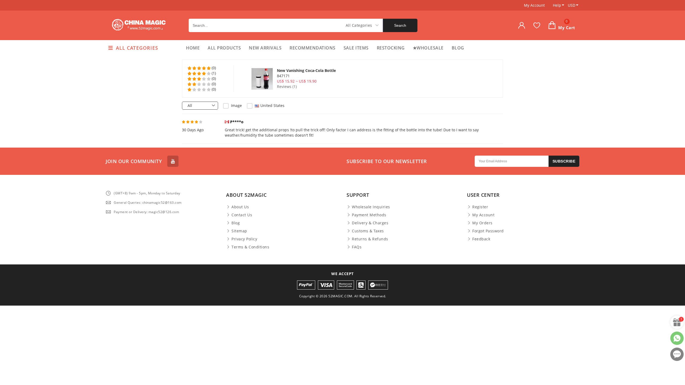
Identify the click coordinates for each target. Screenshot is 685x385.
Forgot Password (488, 231)
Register (480, 207)
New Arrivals (265, 48)
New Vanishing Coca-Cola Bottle (306, 70)
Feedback (481, 239)
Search (400, 25)
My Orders (482, 223)
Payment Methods (369, 215)
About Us (240, 207)
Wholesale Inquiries (371, 207)
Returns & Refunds (370, 239)
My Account (534, 5)
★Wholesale (428, 48)
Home (193, 48)
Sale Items (356, 48)
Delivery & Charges (370, 223)
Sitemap (239, 231)
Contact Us (241, 215)
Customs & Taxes (368, 231)
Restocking (391, 48)
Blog (458, 48)
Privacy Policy (244, 239)
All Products (224, 48)
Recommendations (313, 48)
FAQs (356, 247)
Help (557, 5)
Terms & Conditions (250, 247)
